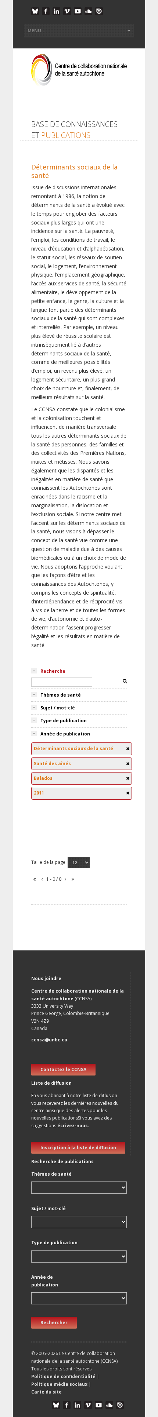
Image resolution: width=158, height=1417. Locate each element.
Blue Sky (35, 11)
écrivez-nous (72, 1125)
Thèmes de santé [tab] (60, 695)
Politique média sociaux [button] (59, 1384)
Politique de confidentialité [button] (64, 1376)
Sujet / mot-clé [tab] (57, 708)
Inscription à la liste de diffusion (78, 1147)
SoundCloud (88, 11)
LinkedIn (56, 11)
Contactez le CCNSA (63, 1069)
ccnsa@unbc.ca (49, 1040)
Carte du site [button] (46, 1392)
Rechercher (54, 1322)
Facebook (46, 11)
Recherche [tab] (52, 671)
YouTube (78, 11)
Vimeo (67, 11)
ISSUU (99, 11)
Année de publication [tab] (65, 734)
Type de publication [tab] (63, 720)
